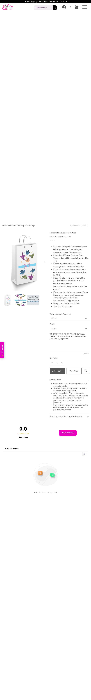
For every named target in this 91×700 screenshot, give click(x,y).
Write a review (68, 440)
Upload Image (56, 372)
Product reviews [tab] (11, 456)
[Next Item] (44, 255)
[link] (76, 7)
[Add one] (61, 355)
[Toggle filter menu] (84, 461)
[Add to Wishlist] (86, 364)
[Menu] (84, 7)
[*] (63, 7)
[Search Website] (55, 7)
